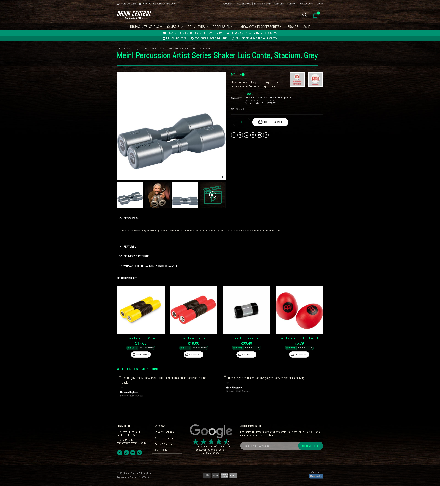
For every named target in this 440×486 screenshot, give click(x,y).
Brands (292, 26)
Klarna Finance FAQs (165, 438)
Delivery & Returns (164, 432)
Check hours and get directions (259, 100)
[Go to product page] (141, 310)
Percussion (221, 26)
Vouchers (228, 3)
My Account (306, 3)
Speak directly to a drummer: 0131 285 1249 (254, 32)
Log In (320, 3)
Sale (306, 26)
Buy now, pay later (176, 38)
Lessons (279, 3)
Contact (292, 3)
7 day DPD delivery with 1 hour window (256, 38)
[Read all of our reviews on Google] (211, 431)
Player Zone (244, 3)
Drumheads (196, 26)
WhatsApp (266, 135)
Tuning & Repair (262, 3)
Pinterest (253, 135)
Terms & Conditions (165, 444)
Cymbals (173, 26)
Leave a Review (211, 453)
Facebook (233, 135)
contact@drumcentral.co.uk (160, 3)
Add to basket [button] (142, 354)
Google (222, 449)
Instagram (139, 452)
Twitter (240, 135)
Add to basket (273, 122)
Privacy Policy (161, 450)
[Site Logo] (134, 15)
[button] (304, 15)
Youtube (132, 452)
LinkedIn (246, 135)
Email (259, 135)
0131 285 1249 (128, 3)
